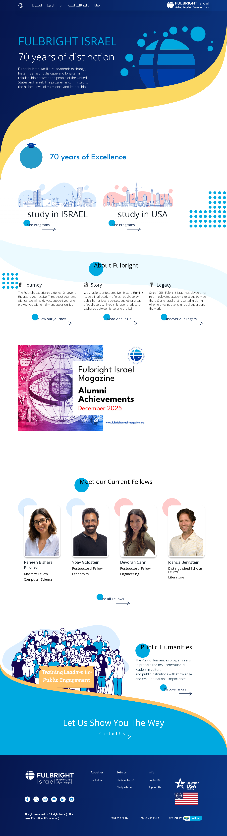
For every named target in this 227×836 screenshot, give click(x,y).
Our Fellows (97, 780)
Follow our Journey (51, 318)
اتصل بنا (37, 5)
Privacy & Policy (119, 818)
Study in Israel (124, 787)
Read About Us (119, 318)
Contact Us (112, 733)
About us (97, 772)
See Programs (38, 224)
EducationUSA (184, 772)
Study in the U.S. (126, 780)
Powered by (175, 818)
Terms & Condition (148, 818)
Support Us (155, 787)
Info (151, 772)
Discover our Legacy (181, 318)
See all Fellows (112, 598)
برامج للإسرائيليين (78, 5)
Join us (122, 772)
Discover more (175, 689)
